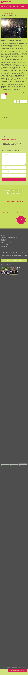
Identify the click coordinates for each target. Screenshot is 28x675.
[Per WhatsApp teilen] (23, 101)
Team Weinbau (4, 117)
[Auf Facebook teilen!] (15, 101)
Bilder (2, 125)
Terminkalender (21, 212)
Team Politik (4, 120)
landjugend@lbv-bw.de (9, 244)
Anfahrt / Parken (7, 223)
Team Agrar (4, 115)
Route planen (4, 246)
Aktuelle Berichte (7, 212)
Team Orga (3, 122)
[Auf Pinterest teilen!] (21, 101)
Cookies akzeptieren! (17, 670)
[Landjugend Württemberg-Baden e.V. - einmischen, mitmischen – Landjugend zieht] (9, 2)
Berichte (11, 13)
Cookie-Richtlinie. (5, 673)
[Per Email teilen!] (26, 101)
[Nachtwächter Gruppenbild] (14, 28)
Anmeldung (14, 260)
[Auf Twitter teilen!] (18, 101)
